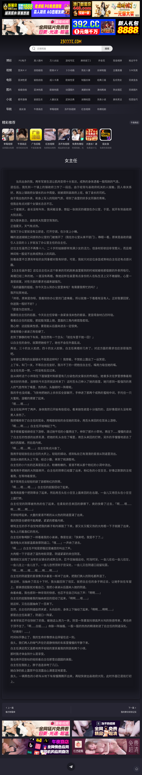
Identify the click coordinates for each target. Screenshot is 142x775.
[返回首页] (136, 769)
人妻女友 (54, 99)
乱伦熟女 (117, 80)
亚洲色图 (38, 89)
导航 (9, 109)
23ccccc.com (71, 41)
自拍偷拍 (38, 70)
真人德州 (38, 60)
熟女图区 (117, 89)
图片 (9, 90)
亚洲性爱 (22, 80)
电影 (9, 80)
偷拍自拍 (38, 80)
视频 (9, 70)
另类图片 (133, 89)
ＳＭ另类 (133, 70)
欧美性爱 (70, 80)
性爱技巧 (133, 99)
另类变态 (133, 80)
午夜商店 (38, 109)
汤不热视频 (70, 109)
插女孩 (22, 109)
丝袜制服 (101, 70)
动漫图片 (70, 89)
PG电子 (22, 60)
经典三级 (101, 80)
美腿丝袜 (85, 89)
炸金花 (101, 60)
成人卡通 (54, 80)
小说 (9, 99)
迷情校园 (85, 99)
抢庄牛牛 (133, 60)
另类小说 (101, 99)
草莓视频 (54, 109)
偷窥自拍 (22, 89)
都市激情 (22, 99)
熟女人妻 (85, 70)
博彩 (9, 60)
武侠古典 (70, 99)
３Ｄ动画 (70, 70)
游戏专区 (70, 60)
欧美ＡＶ (54, 70)
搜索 (107, 48)
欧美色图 (54, 89)
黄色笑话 (117, 99)
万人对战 (54, 60)
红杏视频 (85, 109)
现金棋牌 (117, 60)
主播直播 (117, 70)
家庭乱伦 (38, 99)
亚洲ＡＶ (22, 70)
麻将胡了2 (86, 60)
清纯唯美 (101, 89)
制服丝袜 (85, 80)
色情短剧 (101, 109)
